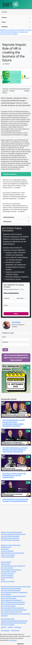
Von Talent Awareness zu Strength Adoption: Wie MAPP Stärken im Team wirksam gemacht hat (15, 450)
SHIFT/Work (17, 627)
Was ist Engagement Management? (11, 600)
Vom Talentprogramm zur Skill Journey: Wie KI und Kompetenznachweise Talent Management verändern (13, 423)
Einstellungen (4, 644)
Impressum (23, 623)
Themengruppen (23, 32)
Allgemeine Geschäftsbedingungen (11, 621)
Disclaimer (24, 621)
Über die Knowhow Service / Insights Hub (13, 566)
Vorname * (7, 298)
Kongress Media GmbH (7, 619)
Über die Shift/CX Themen (8, 572)
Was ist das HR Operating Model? (10, 590)
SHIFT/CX (3, 627)
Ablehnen (12, 644)
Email (4, 337)
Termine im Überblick (7, 551)
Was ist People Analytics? (8, 606)
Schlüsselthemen (8, 217)
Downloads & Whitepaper (11, 32)
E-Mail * (6, 305)
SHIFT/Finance (15, 630)
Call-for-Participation (7, 575)
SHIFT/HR (10, 627)
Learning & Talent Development (10, 536)
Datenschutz (4, 623)
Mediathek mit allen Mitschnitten (11, 545)
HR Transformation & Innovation (10, 540)
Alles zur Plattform (12, 34)
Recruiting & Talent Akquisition (10, 538)
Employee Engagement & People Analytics (13, 534)
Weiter (16, 314)
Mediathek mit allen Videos (8, 30)
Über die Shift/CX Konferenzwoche (11, 570)
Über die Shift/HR (6, 562)
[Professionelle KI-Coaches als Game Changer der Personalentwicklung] (16, 488)
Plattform (5, 27)
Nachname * (20, 298)
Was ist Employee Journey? (8, 598)
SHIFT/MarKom (5, 630)
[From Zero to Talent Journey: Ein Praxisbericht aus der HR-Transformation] (16, 463)
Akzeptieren (20, 644)
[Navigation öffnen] (30, 4)
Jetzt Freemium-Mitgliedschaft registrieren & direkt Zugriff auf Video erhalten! (16, 357)
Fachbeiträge (5, 549)
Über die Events (5, 564)
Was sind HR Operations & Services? (11, 612)
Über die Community (7, 568)
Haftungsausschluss (14, 623)
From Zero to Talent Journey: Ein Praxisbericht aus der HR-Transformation (14, 475)
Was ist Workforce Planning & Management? (14, 610)
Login (5, 350)
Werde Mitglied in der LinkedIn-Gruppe (12, 553)
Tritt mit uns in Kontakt (7, 581)
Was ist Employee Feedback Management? (13, 596)
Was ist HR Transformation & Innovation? (13, 602)
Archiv (3, 579)
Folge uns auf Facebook (8, 555)
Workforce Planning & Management (11, 532)
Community (3, 34)
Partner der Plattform (7, 577)
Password (5, 342)
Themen (4, 17)
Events (4, 22)
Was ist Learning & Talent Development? (13, 604)
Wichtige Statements (10, 174)
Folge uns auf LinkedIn (7, 557)
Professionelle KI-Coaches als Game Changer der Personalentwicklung (15, 500)
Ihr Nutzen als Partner (7, 574)
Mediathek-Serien (6, 547)
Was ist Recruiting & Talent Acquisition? (12, 608)
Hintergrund (7, 221)
